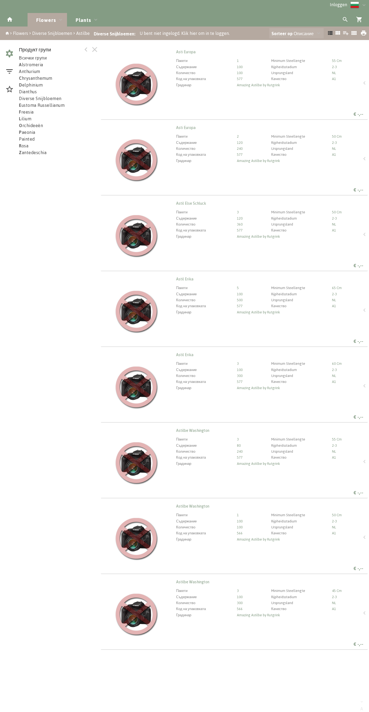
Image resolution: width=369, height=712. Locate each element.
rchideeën (31, 125)
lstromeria (31, 64)
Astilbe (83, 33)
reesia (26, 112)
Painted (27, 139)
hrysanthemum (35, 78)
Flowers (20, 33)
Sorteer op (282, 33)
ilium (25, 118)
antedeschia (32, 152)
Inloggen (338, 4)
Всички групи (33, 58)
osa (23, 145)
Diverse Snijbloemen (52, 33)
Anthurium (29, 71)
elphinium (31, 85)
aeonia (27, 132)
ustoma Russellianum (42, 105)
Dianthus (28, 91)
